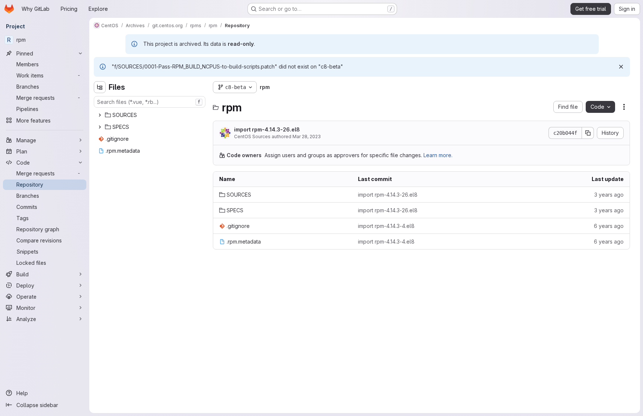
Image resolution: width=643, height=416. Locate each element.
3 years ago (609, 194)
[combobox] (149, 102)
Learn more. (437, 155)
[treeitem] (150, 115)
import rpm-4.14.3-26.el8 (267, 129)
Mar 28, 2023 (306, 136)
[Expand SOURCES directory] (99, 115)
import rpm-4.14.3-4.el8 (386, 226)
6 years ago (609, 226)
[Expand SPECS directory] (99, 127)
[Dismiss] (621, 66)
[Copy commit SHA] (588, 133)
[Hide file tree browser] (100, 87)
